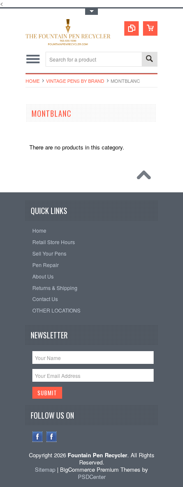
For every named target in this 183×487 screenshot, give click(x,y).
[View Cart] (150, 28)
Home (33, 80)
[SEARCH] (149, 59)
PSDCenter (92, 477)
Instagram (51, 436)
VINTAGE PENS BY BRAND (75, 80)
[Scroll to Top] (146, 177)
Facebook (37, 436)
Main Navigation (33, 59)
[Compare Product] (131, 28)
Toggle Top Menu (91, 11)
